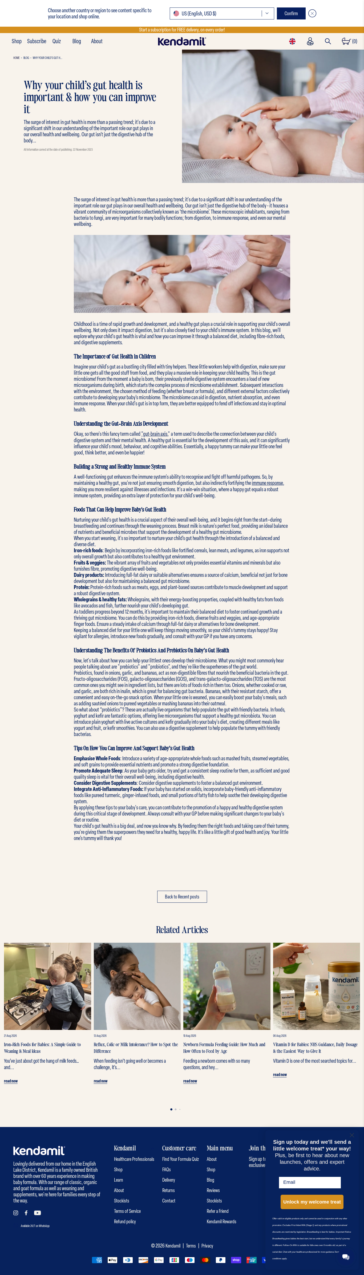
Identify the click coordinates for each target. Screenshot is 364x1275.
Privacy (207, 1246)
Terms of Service (127, 1211)
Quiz (56, 41)
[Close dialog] (352, 1135)
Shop (17, 41)
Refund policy (125, 1221)
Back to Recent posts (182, 897)
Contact (168, 1201)
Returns (168, 1190)
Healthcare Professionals (134, 1159)
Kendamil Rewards (221, 1221)
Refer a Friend (218, 1211)
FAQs (166, 1169)
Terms (191, 1246)
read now (11, 1081)
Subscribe (36, 41)
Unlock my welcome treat (312, 1202)
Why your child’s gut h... (47, 58)
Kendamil (172, 1246)
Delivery (168, 1180)
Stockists (121, 1201)
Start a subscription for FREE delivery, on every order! (182, 30)
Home (16, 58)
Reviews (213, 1190)
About (97, 41)
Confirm (291, 13)
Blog (76, 41)
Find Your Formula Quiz (180, 1159)
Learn (118, 1180)
